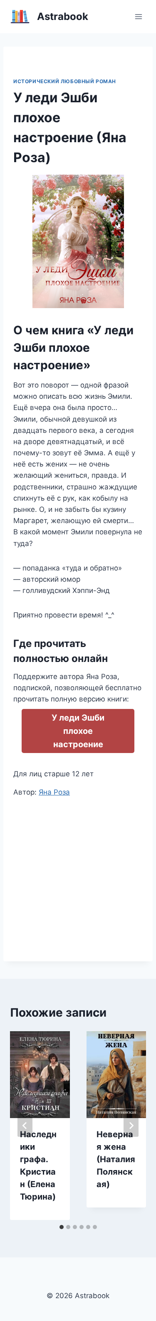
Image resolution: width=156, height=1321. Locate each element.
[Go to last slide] (24, 1125)
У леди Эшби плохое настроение (78, 731)
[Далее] (131, 1125)
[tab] (61, 1227)
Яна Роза (54, 792)
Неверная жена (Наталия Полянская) (116, 1159)
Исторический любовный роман (64, 81)
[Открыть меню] (138, 16)
